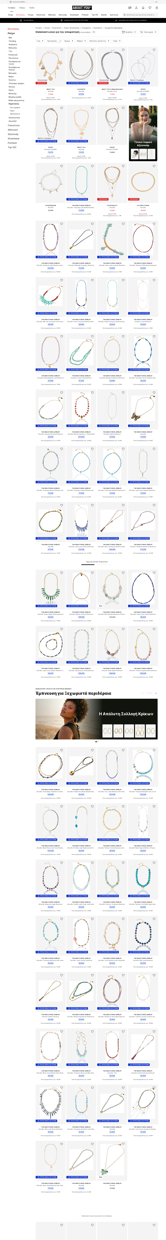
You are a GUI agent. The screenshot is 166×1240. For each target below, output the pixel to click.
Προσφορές (52, 41)
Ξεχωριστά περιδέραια (113, 28)
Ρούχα (47, 28)
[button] (129, 32)
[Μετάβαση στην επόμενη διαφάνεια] (156, 693)
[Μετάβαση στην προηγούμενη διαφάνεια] (142, 693)
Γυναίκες (11, 8)
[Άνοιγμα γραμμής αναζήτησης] (123, 15)
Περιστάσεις (56, 28)
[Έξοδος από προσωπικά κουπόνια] (129, 7)
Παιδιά (31, 8)
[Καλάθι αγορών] (156, 7)
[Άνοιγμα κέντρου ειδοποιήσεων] (143, 8)
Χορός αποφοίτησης (71, 28)
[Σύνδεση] (136, 7)
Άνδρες (22, 8)
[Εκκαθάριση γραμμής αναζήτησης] (156, 15)
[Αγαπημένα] (150, 7)
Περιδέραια (97, 28)
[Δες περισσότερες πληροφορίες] (51, 101)
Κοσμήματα (86, 28)
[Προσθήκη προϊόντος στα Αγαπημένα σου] (61, 50)
